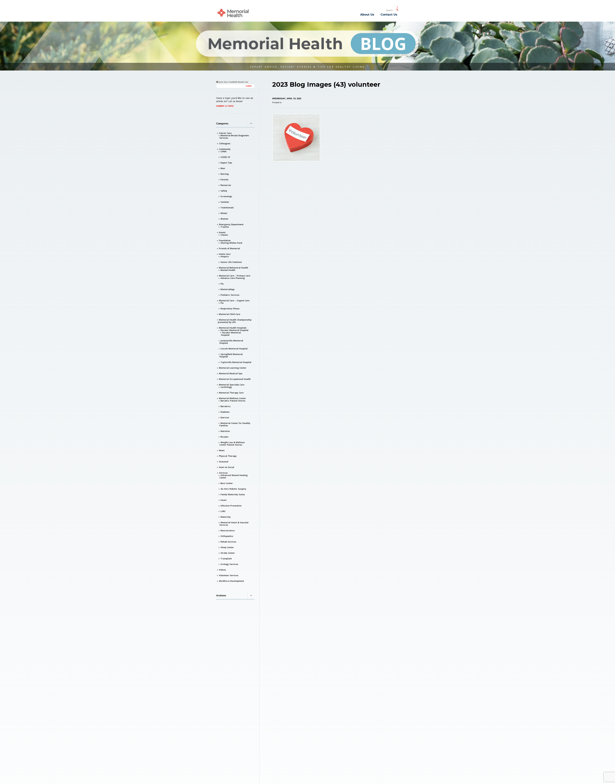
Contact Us (389, 14)
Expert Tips (226, 162)
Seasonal (223, 461)
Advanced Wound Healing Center (233, 476)
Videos (222, 569)
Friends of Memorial (229, 248)
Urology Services (229, 564)
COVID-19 (225, 157)
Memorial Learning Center (232, 367)
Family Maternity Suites (233, 494)
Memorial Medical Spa (230, 373)
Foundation (225, 240)
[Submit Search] (397, 9)
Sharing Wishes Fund (231, 242)
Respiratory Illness (230, 308)
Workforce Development (231, 581)
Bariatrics (225, 406)
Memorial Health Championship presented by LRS (234, 321)
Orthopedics (227, 536)
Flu (222, 283)
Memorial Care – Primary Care (234, 275)
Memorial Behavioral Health (233, 267)
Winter (224, 213)
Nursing (225, 173)
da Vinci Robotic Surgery (233, 488)
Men (223, 168)
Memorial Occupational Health (235, 379)
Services (223, 472)
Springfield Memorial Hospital (231, 355)
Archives (221, 595)
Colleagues (224, 143)
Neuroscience (228, 530)
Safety (224, 190)
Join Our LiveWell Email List (233, 82)
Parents (224, 179)
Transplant (226, 558)
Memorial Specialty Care (231, 384)
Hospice (225, 256)
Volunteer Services (228, 575)
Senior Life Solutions (231, 262)
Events (222, 232)
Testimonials (227, 207)
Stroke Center (228, 552)
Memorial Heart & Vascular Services (234, 523)
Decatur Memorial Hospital (234, 330)
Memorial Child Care (229, 314)
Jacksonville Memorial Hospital (231, 341)
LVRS (223, 511)
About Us (367, 14)
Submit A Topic (225, 105)
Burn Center (227, 483)
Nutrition (225, 431)
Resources (226, 185)
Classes (224, 234)
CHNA (223, 151)
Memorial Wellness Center (232, 398)
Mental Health (228, 270)
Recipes (224, 436)
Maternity (226, 516)
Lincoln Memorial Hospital (234, 348)
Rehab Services (228, 541)
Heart (223, 500)
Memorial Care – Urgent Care (234, 300)
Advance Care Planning (233, 278)
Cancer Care (225, 133)
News (222, 450)
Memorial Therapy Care (231, 392)
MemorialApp (227, 289)
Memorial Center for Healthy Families (234, 424)
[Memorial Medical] (233, 12)
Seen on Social (226, 467)
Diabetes (225, 411)
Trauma (225, 226)
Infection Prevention (231, 505)
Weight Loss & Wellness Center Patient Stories (232, 443)
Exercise (225, 417)
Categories (222, 123)
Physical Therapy (228, 456)
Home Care (224, 254)
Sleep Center (227, 547)
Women (224, 218)
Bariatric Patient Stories (233, 400)
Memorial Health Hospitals (232, 327)
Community (224, 149)
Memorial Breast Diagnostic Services (234, 136)
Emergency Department (231, 224)
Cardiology (226, 387)
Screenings (226, 196)
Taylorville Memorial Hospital (236, 362)
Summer (225, 201)
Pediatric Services (230, 294)
